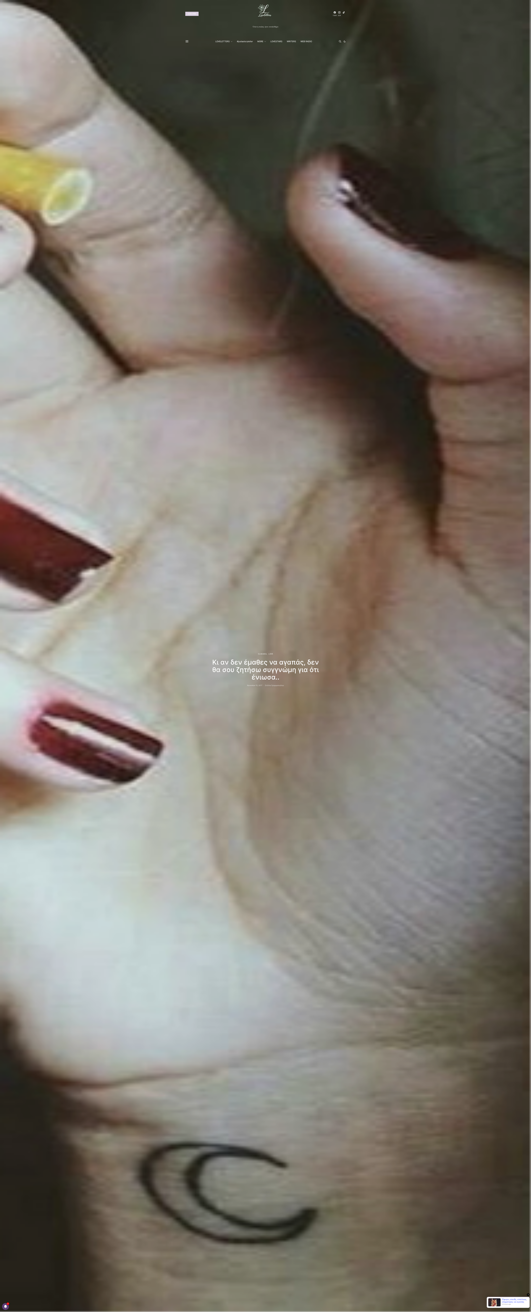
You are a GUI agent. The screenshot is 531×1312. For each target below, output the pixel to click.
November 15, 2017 (254, 685)
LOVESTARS (276, 41)
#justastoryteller (245, 41)
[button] (344, 41)
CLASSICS (262, 654)
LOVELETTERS (222, 41)
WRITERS (291, 41)
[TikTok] (344, 13)
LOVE (271, 654)
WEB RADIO (306, 41)
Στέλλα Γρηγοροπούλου (274, 685)
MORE (260, 41)
